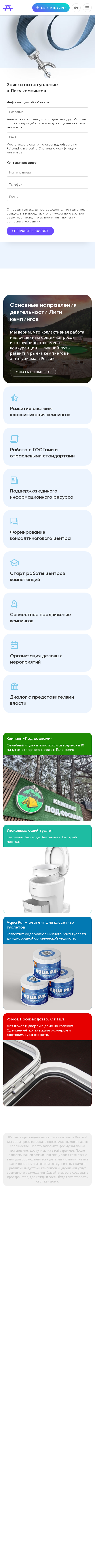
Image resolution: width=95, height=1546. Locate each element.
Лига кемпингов (8, 7)
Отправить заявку (30, 231)
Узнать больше (31, 372)
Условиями (32, 221)
